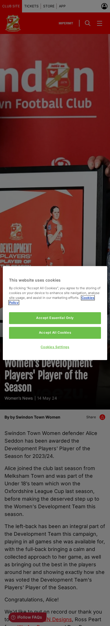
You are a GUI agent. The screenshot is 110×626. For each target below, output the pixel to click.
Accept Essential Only (55, 318)
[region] (55, 313)
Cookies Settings (55, 347)
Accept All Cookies (55, 333)
